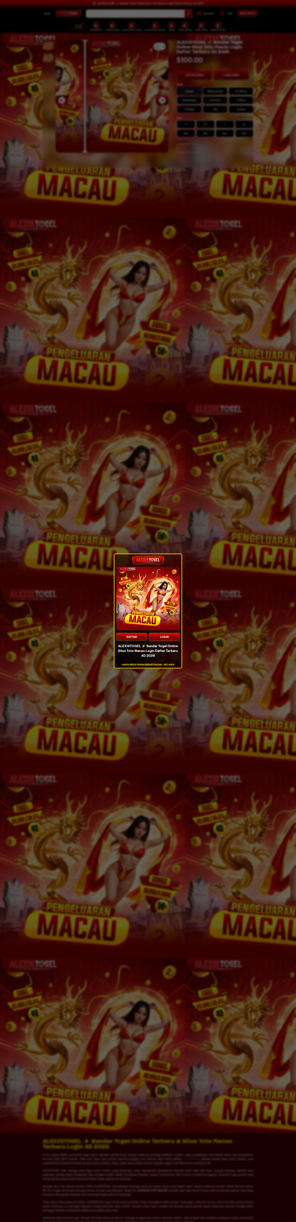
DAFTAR (131, 637)
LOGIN (164, 637)
